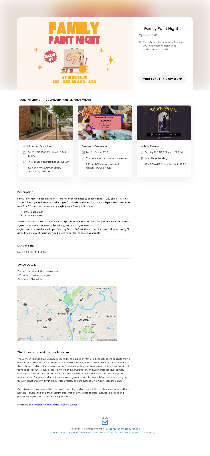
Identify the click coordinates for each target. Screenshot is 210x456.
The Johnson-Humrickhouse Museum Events (53, 404)
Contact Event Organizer (65, 432)
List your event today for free (124, 428)
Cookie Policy (148, 432)
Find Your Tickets (129, 432)
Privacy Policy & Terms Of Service (99, 432)
